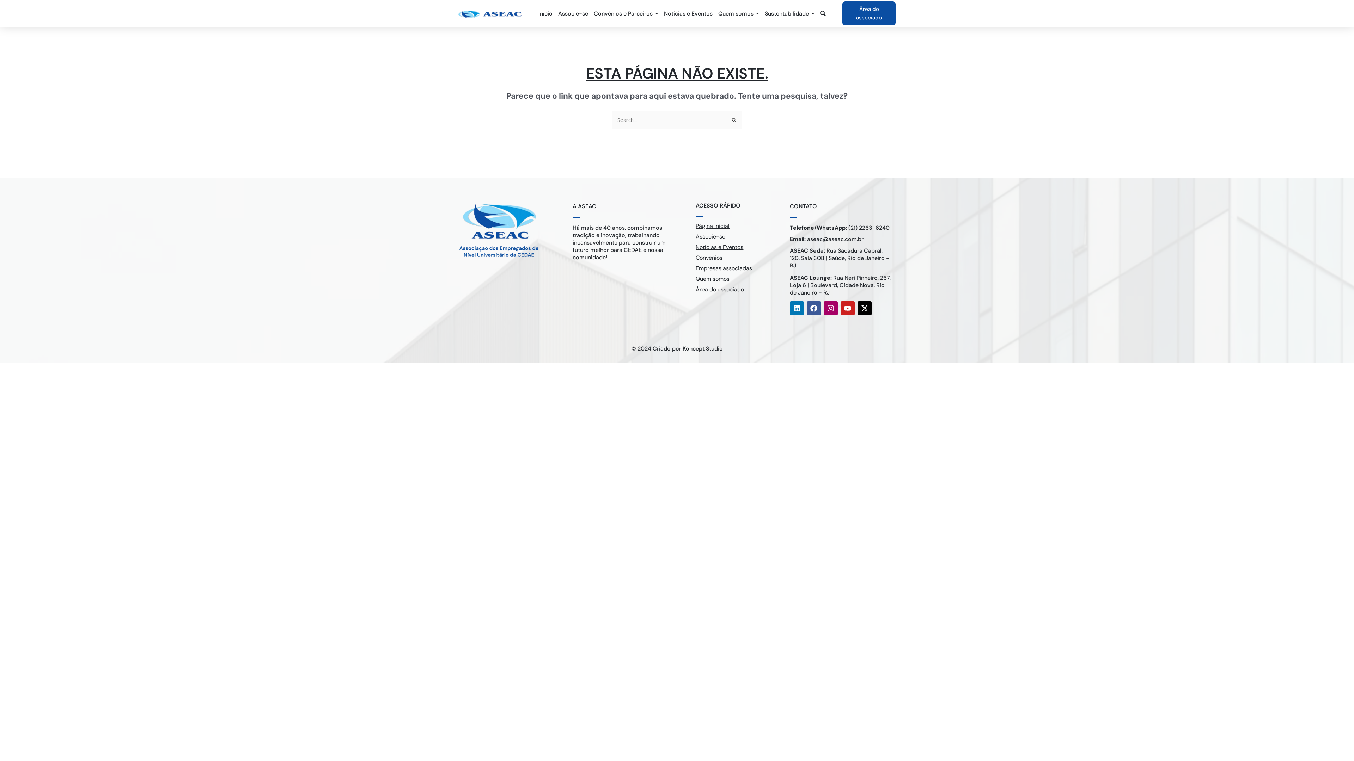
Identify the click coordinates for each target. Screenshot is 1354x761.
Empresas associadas (724, 268)
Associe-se (710, 236)
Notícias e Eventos (719, 247)
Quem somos (713, 279)
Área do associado (720, 289)
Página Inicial (713, 226)
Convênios (709, 257)
